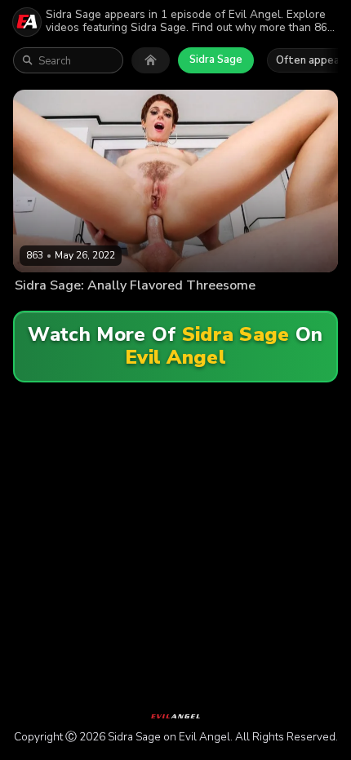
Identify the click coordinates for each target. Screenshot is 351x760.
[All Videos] (150, 60)
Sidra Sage (215, 59)
